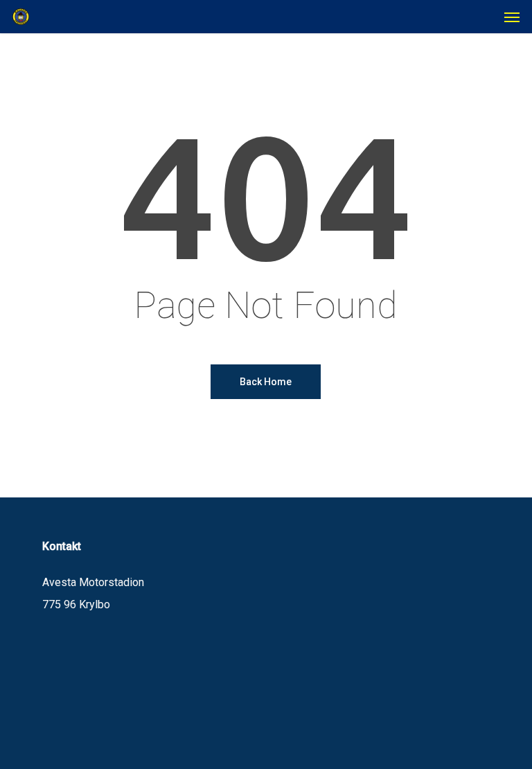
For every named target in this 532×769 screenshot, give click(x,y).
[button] (512, 17)
